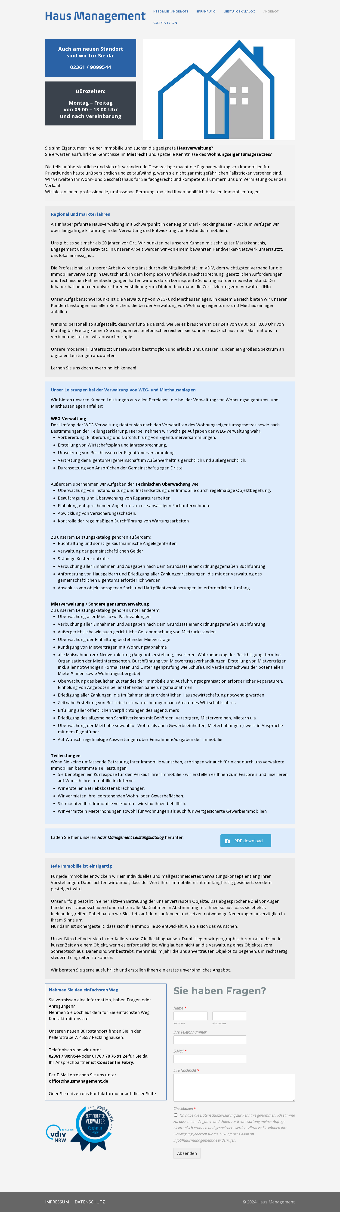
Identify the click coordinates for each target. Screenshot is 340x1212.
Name (179, 1008)
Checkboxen (184, 1108)
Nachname (219, 1023)
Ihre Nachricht (186, 1070)
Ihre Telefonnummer (189, 1032)
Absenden (187, 1153)
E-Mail (179, 1051)
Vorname (179, 1023)
